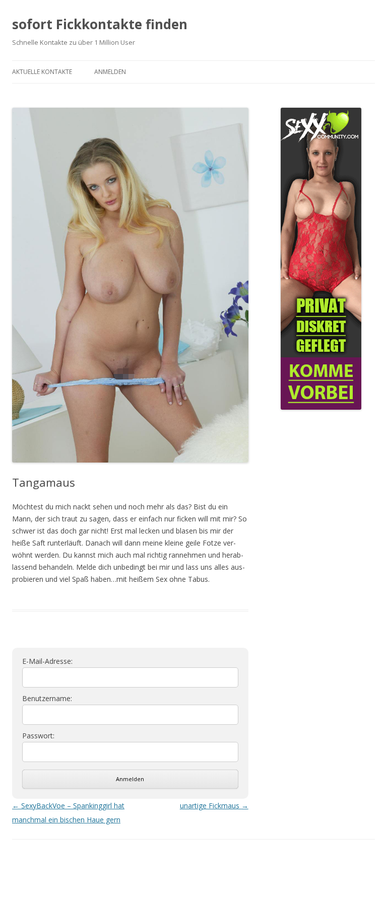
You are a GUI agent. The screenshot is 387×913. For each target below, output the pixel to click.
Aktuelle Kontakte (42, 71)
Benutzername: (47, 698)
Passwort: (38, 735)
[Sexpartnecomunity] (321, 406)
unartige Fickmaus (214, 805)
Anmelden (110, 71)
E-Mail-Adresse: (47, 661)
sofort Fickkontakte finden (99, 24)
